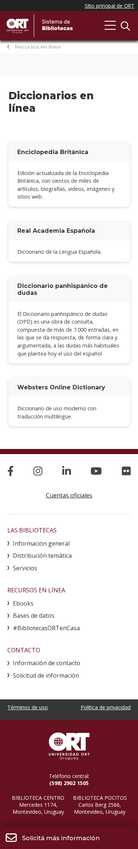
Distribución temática (42, 556)
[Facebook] (10, 471)
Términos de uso (27, 707)
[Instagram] (37, 471)
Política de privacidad (106, 707)
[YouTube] (96, 471)
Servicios (25, 568)
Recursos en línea (37, 47)
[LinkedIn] (66, 471)
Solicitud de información (46, 675)
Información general (41, 543)
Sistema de (60, 25)
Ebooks (23, 603)
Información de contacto (46, 663)
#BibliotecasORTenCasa (46, 628)
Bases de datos (33, 615)
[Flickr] (126, 471)
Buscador (125, 26)
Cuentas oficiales (69, 495)
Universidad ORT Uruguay (69, 746)
